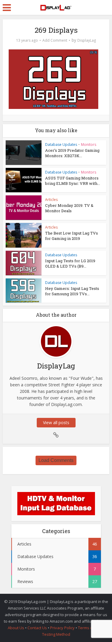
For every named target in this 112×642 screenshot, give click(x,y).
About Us (16, 627)
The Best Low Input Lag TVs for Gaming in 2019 (71, 235)
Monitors (88, 144)
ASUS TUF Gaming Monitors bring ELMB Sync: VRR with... (72, 180)
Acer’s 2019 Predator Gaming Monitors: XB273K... (72, 153)
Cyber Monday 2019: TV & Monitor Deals (69, 208)
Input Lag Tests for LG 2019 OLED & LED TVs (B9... (70, 263)
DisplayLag (86, 40)
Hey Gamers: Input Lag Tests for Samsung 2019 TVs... (72, 291)
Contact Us (37, 627)
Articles (51, 199)
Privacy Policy (62, 627)
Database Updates (61, 144)
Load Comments (56, 460)
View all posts (56, 422)
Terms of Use (90, 627)
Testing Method (56, 634)
